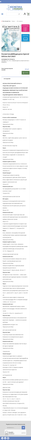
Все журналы (20, 21)
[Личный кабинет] (25, 14)
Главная (13, 21)
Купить (26, 72)
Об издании (7, 78)
